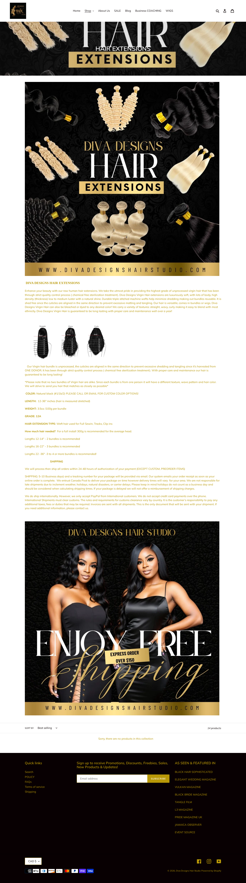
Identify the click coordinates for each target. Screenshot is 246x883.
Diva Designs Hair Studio (188, 870)
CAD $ (32, 861)
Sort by (29, 728)
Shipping (30, 791)
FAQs (28, 781)
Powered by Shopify (211, 870)
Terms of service (35, 787)
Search (29, 772)
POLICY (29, 777)
